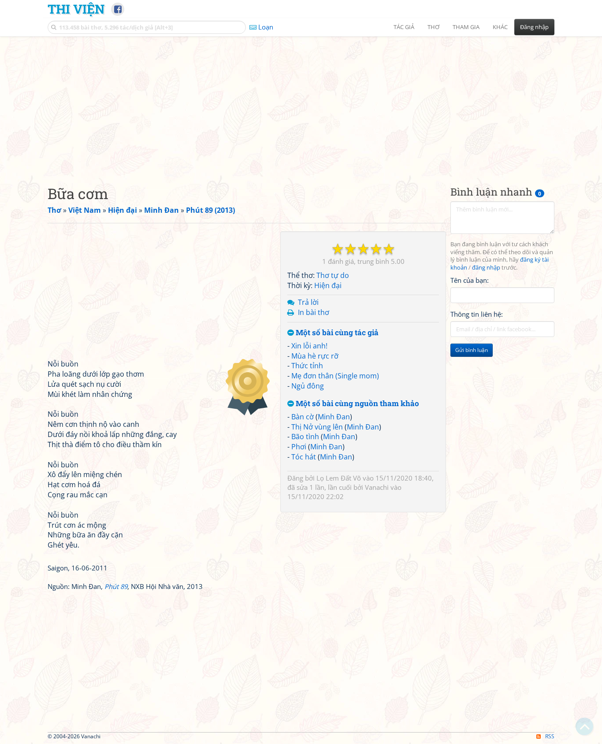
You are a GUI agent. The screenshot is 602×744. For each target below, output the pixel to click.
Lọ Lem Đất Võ (338, 478)
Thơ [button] (433, 27)
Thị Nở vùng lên (317, 427)
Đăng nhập (534, 27)
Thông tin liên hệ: (476, 314)
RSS (549, 736)
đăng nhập (486, 268)
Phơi (298, 447)
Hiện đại (328, 285)
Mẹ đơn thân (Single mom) (335, 376)
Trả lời (308, 302)
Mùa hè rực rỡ (314, 356)
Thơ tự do (332, 275)
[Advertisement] (301, 103)
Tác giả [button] (404, 27)
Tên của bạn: (469, 280)
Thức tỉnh (307, 365)
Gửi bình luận (471, 350)
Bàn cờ (302, 417)
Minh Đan (334, 417)
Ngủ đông (307, 386)
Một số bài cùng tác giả (336, 333)
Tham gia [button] (466, 27)
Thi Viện (76, 8)
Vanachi (377, 487)
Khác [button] (500, 27)
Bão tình (305, 436)
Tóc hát (303, 457)
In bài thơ (313, 312)
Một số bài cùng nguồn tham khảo (356, 404)
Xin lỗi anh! (309, 346)
